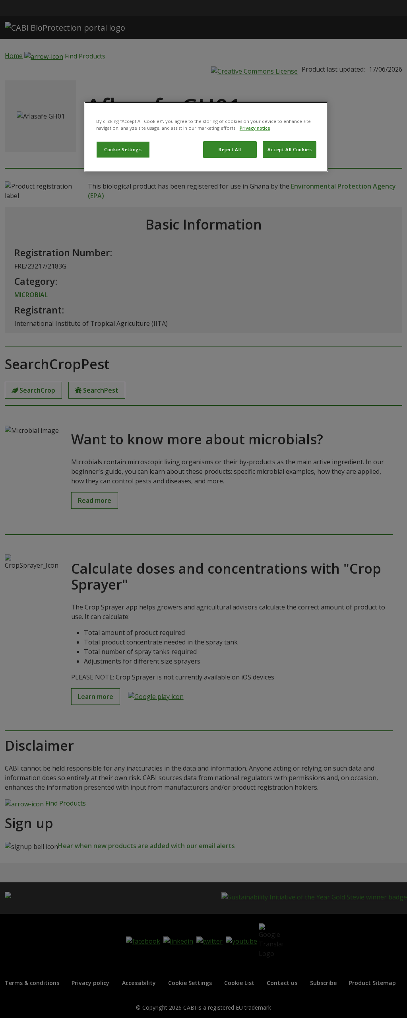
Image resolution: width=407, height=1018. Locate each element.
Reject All (230, 149)
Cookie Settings (123, 149)
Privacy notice (255, 128)
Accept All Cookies (289, 149)
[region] (206, 137)
